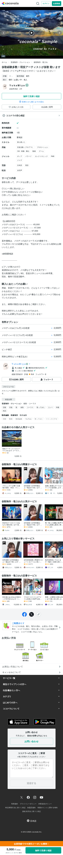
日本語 (19, 165)
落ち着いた (21, 142)
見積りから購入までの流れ (33, 102)
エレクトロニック (41, 156)
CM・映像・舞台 (23, 151)
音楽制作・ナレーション (20, 62)
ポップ (19, 156)
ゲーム (41, 151)
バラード (28, 156)
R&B (52, 156)
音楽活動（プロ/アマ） (25, 147)
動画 (34, 151)
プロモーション (42, 147)
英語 (26, 165)
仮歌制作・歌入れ (41, 62)
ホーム (4, 62)
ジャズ (19, 160)
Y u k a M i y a (18, 363)
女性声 (19, 170)
